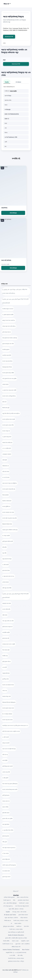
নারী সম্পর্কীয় (20, 955)
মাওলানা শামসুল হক (6, 431)
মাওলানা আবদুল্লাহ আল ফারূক (8, 512)
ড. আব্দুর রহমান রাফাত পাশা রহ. (8, 576)
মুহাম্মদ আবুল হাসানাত (6, 876)
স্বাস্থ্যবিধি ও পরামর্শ (25, 941)
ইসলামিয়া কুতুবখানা (5, 349)
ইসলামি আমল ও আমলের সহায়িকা (16, 929)
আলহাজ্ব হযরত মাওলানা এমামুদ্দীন (8, 644)
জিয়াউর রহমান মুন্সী (5, 407)
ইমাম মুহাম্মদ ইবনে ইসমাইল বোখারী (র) (9, 337)
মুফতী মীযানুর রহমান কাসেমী (7, 766)
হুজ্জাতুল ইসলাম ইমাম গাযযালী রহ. (8, 320)
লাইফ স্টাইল (26, 926)
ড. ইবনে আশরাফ (5, 853)
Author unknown (6, 500)
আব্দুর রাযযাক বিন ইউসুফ (7, 558)
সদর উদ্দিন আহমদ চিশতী (6, 355)
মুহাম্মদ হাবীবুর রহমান (6, 859)
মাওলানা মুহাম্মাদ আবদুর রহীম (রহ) (8, 489)
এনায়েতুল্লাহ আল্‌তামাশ (6, 454)
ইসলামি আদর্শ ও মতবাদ (24, 903)
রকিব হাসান (4, 401)
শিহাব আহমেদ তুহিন (6, 650)
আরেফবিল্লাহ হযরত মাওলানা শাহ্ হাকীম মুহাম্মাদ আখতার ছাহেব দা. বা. (15, 725)
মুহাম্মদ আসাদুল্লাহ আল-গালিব (8, 343)
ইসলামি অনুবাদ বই (7, 900)
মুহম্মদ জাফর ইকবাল (6, 570)
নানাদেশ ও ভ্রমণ (15, 941)
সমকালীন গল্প (18, 926)
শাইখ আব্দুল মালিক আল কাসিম (8, 620)
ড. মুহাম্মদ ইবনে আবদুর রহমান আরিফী (9, 390)
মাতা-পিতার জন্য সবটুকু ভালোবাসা (22, 906)
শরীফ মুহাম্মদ (4, 841)
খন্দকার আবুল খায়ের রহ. (6, 332)
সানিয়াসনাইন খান (5, 465)
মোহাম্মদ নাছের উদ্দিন (6, 772)
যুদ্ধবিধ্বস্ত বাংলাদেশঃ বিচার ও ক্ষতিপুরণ (16, 961)
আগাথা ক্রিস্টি (4, 760)
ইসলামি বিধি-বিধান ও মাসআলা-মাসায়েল (16, 958)
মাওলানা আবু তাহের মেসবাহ (7, 719)
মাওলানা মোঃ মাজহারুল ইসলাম (8, 684)
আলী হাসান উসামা (5, 471)
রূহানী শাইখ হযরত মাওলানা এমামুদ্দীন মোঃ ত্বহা (11, 731)
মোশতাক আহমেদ (5, 582)
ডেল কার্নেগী (4, 667)
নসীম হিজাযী (4, 460)
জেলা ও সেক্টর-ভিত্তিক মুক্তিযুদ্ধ (10, 903)
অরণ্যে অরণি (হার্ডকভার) (6, 260)
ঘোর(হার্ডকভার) (4, 207)
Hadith (8, 911)
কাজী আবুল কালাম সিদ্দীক (6, 588)
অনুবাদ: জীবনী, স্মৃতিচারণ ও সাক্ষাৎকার (16, 909)
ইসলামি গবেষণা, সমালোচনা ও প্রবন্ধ (20, 920)
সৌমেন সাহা (4, 690)
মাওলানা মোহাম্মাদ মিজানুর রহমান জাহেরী (9, 789)
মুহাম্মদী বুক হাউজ (5, 679)
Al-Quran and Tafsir (10, 914)
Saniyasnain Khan (7, 367)
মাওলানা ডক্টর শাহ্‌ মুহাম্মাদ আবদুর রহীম (9, 518)
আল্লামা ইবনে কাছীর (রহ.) (7, 442)
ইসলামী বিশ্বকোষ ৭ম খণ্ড (8, 943)
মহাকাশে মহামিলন (18, 923)
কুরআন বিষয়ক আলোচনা (23, 914)
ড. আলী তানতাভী (5, 737)
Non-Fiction (25, 949)
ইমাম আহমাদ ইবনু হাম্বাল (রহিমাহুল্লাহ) (9, 783)
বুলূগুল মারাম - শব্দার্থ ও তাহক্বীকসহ (23, 943)
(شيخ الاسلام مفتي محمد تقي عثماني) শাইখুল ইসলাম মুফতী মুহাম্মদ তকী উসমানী (15, 595)
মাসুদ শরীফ (4, 553)
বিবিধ (14, 900)
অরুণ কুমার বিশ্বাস (5, 824)
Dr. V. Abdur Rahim (7, 714)
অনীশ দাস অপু (5, 754)
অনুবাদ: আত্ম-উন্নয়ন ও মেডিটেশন (11, 917)
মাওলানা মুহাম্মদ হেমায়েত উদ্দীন (8, 425)
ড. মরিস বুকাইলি (5, 777)
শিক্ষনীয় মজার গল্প (7, 920)
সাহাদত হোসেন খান (6, 801)
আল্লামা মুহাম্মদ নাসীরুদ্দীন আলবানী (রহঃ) (9, 529)
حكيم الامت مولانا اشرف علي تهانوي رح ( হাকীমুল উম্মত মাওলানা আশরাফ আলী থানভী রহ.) (14, 291)
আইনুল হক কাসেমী (5, 743)
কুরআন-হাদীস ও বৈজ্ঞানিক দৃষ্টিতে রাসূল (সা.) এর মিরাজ (16, 938)
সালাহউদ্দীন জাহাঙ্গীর (6, 632)
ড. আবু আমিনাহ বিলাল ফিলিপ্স (7, 830)
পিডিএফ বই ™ (16, 891)
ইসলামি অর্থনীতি (6, 941)
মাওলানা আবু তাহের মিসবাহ (7, 361)
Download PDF (9, 36)
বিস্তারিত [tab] (7, 82)
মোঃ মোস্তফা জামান (6, 871)
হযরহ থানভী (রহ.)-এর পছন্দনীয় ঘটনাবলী (16, 932)
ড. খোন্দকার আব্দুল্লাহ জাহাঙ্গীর (7, 314)
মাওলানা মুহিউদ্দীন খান (6, 506)
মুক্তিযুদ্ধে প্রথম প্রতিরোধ (8, 926)
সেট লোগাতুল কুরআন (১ (8, 906)
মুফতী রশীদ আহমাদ (5, 812)
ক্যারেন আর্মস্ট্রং (5, 807)
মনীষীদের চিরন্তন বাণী (16, 946)
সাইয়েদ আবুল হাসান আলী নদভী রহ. (9, 326)
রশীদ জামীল (4, 547)
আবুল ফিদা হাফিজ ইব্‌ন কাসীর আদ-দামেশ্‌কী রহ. (11, 413)
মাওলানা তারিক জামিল (6, 609)
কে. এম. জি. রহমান (5, 477)
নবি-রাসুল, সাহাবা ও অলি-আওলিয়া (19, 911)
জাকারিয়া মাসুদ (5, 655)
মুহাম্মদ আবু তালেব (5, 836)
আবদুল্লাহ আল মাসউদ (6, 603)
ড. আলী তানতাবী (5, 564)
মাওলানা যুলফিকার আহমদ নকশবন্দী (8, 419)
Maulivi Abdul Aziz (7, 524)
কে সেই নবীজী (12, 955)
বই (11, 923)
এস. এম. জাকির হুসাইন (6, 448)
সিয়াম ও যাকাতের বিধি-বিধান (22, 897)
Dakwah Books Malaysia (8, 702)
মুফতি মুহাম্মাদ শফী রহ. (6, 661)
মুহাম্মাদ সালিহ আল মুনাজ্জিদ (7, 818)
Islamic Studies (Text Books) (11, 949)
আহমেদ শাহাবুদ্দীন (13, 91)
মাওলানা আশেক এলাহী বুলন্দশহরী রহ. (9, 396)
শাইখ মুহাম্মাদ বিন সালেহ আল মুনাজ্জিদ (9, 378)
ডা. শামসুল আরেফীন (6, 535)
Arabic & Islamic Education (16, 935)
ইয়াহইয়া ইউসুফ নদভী (6, 696)
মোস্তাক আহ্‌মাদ (5, 384)
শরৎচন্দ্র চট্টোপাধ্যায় (6, 673)
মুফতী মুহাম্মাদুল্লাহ (5, 795)
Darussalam (5, 494)
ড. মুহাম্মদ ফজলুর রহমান (6, 436)
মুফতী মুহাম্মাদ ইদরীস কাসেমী (7, 541)
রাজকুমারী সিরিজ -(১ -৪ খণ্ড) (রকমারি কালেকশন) (16, 952)
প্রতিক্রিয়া (15, 972)
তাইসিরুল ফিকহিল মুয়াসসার (9, 897)
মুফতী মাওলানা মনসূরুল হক (7, 626)
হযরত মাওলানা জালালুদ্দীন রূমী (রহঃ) (9, 748)
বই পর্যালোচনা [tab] (18, 82)
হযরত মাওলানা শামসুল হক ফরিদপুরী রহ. (9, 483)
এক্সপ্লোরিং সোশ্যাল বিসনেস (23, 900)
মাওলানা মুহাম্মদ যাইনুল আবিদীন (8, 372)
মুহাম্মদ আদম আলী (5, 638)
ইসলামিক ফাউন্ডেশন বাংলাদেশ (7, 308)
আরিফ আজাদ (4, 615)
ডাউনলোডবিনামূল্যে (13, 213)
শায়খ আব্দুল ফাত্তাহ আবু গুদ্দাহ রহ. (8, 847)
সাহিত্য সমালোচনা (23, 917)
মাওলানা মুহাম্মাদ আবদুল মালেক (8, 708)
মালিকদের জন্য (25, 970)
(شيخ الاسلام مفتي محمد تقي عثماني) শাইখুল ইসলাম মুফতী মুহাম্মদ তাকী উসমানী (15, 301)
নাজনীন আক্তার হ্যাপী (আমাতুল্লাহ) (9, 865)
